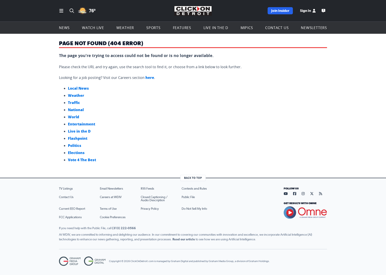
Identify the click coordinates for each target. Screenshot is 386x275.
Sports (153, 27)
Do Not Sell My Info (194, 208)
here (149, 77)
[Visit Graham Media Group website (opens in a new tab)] (69, 261)
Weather (125, 27)
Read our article (183, 239)
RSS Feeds (147, 188)
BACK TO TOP (193, 178)
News (64, 27)
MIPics (247, 27)
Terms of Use (108, 208)
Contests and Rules (194, 188)
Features (182, 27)
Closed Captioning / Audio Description (154, 199)
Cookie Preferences (113, 217)
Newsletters (314, 27)
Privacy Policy (150, 208)
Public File (188, 197)
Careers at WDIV (111, 197)
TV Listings (66, 188)
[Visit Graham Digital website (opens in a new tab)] (94, 261)
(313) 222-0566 (124, 228)
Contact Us (277, 27)
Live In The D (215, 27)
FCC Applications (70, 217)
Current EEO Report (72, 208)
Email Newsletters (111, 188)
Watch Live (93, 27)
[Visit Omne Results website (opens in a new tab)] (305, 212)
